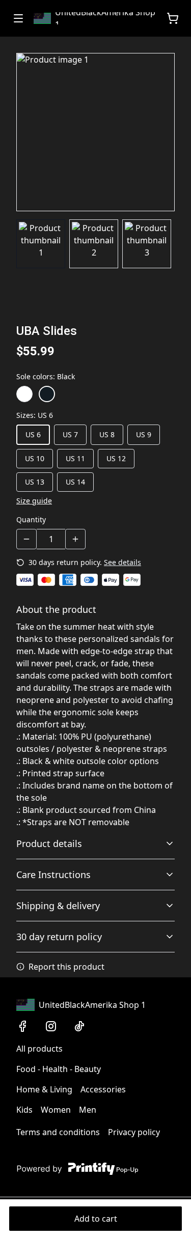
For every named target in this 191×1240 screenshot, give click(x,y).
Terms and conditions (58, 1132)
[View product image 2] (93, 243)
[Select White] (24, 394)
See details (122, 562)
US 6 (33, 434)
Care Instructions (53, 874)
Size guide (34, 500)
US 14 (75, 482)
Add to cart (95, 1218)
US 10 (34, 458)
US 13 (34, 482)
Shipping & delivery (58, 905)
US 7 (70, 434)
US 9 (143, 434)
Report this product (66, 966)
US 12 (116, 458)
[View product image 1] (40, 243)
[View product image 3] (146, 243)
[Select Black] (47, 394)
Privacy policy (134, 1132)
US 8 (107, 434)
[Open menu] (18, 18)
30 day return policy (59, 937)
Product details (49, 843)
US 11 (75, 458)
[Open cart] (172, 18)
